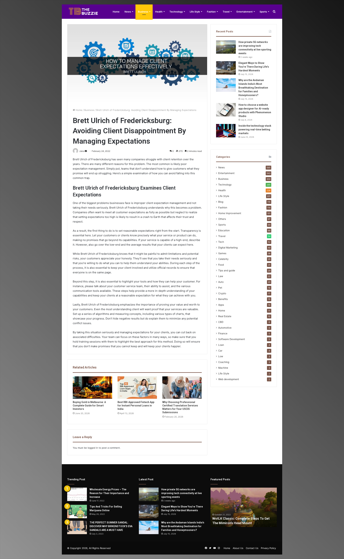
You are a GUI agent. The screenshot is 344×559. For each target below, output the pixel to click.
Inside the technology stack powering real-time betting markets (254, 129)
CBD (220, 322)
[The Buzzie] (83, 11)
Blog (220, 201)
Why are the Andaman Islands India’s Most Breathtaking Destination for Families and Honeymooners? (253, 88)
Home (116, 11)
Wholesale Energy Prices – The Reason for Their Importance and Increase (109, 493)
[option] (244, 507)
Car (220, 350)
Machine (223, 367)
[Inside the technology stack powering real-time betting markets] (226, 130)
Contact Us (252, 548)
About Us (238, 548)
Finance (222, 333)
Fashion (211, 11)
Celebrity (223, 259)
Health (159, 11)
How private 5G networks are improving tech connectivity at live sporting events (181, 493)
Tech (221, 241)
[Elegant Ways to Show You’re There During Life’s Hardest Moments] (226, 68)
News (128, 11)
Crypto (222, 293)
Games (222, 253)
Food (221, 264)
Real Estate (224, 316)
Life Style (195, 11)
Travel (226, 11)
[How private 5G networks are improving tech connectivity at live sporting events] (226, 47)
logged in (93, 447)
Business (143, 11)
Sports (263, 11)
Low (220, 356)
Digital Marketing (228, 247)
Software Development (231, 339)
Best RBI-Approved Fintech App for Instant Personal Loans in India (136, 405)
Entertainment (244, 11)
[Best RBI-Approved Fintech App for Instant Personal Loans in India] (137, 387)
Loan (221, 344)
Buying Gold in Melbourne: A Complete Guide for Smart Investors (89, 405)
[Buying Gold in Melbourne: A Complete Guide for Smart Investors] (92, 387)
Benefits (223, 299)
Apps (221, 304)
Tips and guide (226, 270)
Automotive (224, 327)
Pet (220, 287)
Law (220, 276)
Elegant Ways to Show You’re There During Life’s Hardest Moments (253, 67)
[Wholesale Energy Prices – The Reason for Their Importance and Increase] (77, 494)
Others (222, 219)
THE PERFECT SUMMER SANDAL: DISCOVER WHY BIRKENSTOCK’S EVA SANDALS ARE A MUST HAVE (111, 526)
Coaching (223, 362)
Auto (221, 281)
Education (224, 230)
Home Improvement (229, 213)
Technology (176, 11)
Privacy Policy (268, 548)
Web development (228, 379)
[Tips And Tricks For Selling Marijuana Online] (77, 511)
